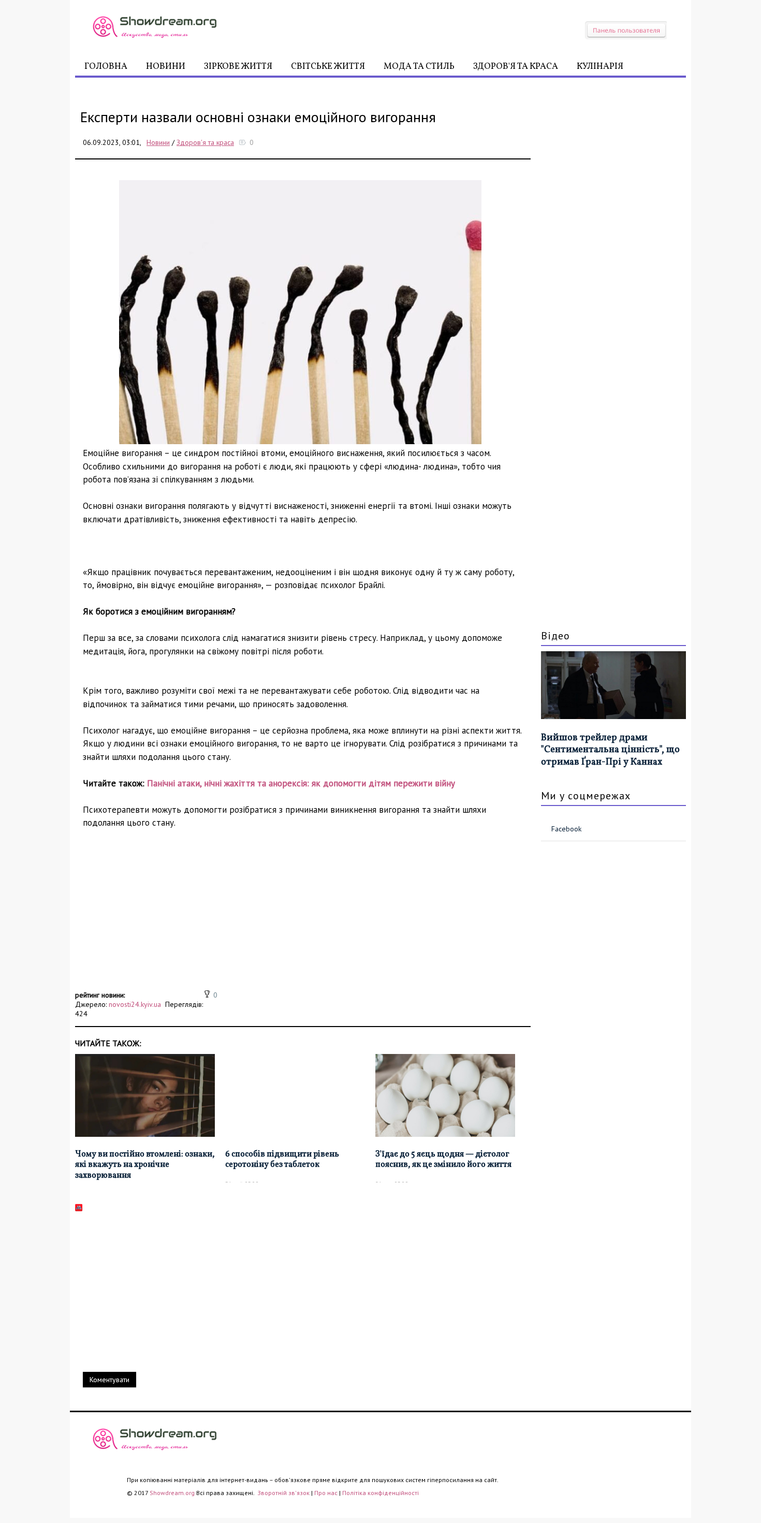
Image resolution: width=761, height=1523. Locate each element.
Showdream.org (172, 1493)
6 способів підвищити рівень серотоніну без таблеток (282, 1160)
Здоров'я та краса (515, 66)
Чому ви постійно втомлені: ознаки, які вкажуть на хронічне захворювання (145, 1165)
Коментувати (109, 1379)
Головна (105, 66)
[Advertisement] (303, 915)
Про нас (326, 1493)
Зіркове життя (238, 66)
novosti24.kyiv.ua (135, 1004)
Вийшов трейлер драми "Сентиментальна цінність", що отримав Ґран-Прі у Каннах (610, 750)
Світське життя (328, 66)
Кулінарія (600, 66)
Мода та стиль (419, 66)
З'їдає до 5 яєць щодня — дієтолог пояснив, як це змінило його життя (443, 1160)
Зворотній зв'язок (284, 1493)
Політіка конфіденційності (380, 1493)
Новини (165, 66)
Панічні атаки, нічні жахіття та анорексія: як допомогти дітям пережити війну (301, 783)
